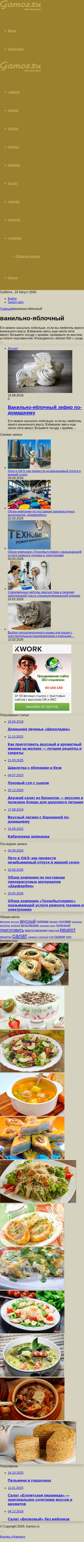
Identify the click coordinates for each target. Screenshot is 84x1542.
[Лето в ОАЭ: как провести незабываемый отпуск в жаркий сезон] (29, 467)
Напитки (14, 220)
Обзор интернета (28, 256)
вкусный (28, 921)
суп (51, 936)
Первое (13, 110)
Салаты (13, 147)
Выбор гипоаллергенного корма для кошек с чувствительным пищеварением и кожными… (41, 634)
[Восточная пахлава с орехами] (32, 1158)
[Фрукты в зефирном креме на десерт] (32, 1027)
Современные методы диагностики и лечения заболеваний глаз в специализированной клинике (44, 594)
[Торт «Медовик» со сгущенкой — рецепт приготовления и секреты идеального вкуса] (38, 1462)
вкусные (15, 922)
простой (53, 930)
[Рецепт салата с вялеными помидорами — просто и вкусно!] (32, 1071)
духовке (65, 921)
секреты (33, 937)
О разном (14, 238)
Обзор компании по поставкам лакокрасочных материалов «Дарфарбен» (41, 513)
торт (68, 936)
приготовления (36, 930)
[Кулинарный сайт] (20, 9)
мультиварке (30, 925)
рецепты (6, 936)
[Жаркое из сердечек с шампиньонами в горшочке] (32, 1419)
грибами (43, 921)
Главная (6, 308)
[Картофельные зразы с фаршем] (32, 1245)
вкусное (5, 921)
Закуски (13, 201)
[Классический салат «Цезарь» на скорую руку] (32, 1332)
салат (19, 936)
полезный (63, 925)
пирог (52, 925)
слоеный (43, 937)
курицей (15, 925)
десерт (53, 921)
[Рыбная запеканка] (32, 1288)
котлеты (5, 925)
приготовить (12, 930)
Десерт (13, 183)
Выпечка (14, 165)
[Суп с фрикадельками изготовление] (32, 1114)
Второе (13, 128)
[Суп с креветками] (32, 1375)
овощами (44, 925)
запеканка (77, 922)
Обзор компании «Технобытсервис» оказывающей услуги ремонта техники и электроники (44, 553)
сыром (59, 937)
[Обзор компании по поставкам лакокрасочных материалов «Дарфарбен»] (29, 508)
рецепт (68, 929)
